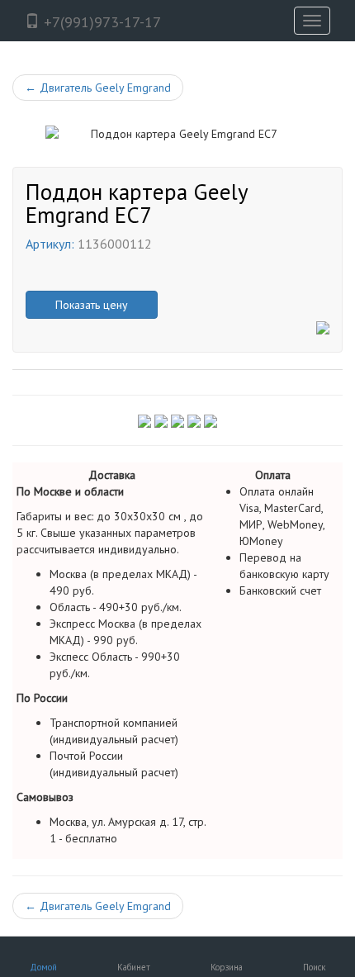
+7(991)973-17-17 (100, 21)
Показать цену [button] (91, 304)
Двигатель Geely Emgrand (98, 87)
